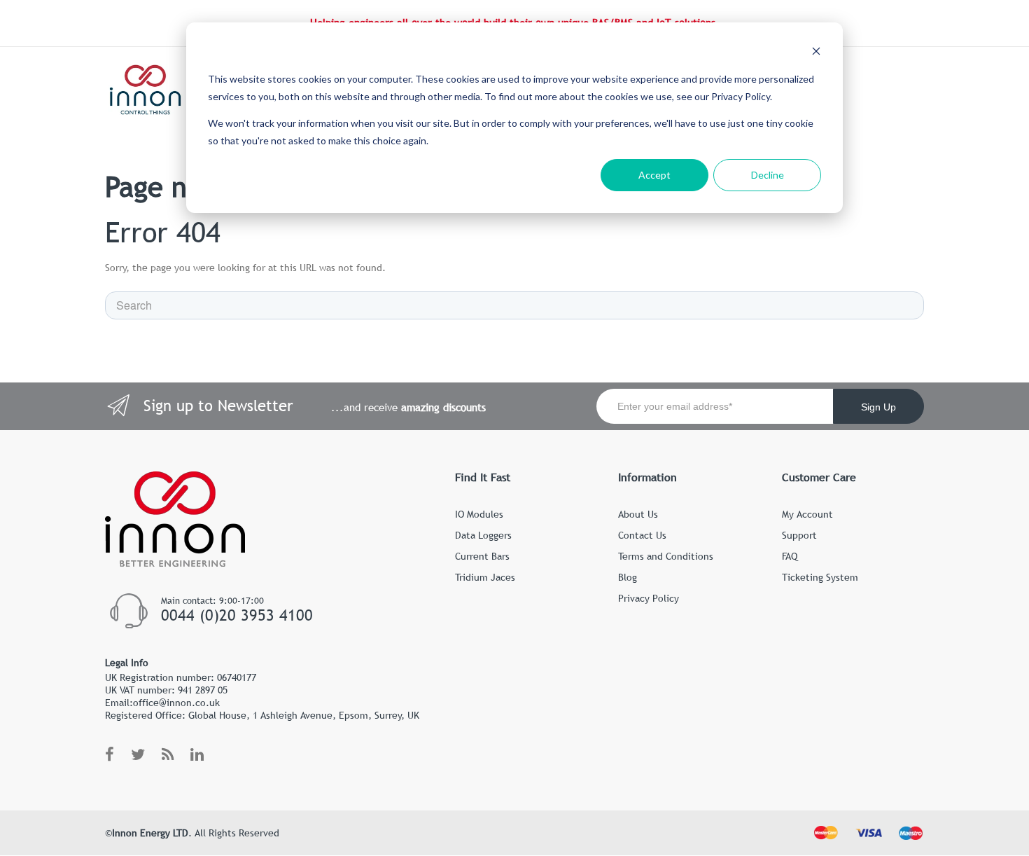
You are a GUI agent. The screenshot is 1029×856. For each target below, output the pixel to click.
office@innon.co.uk (176, 702)
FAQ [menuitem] (789, 556)
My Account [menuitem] (807, 514)
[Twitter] (138, 755)
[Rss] (168, 755)
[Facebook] (109, 755)
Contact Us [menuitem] (642, 535)
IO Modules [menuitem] (479, 514)
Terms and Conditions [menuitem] (665, 556)
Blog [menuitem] (627, 577)
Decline (767, 175)
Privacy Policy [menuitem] (648, 598)
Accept (654, 175)
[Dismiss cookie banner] (816, 53)
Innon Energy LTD (150, 833)
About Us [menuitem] (638, 514)
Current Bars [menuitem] (482, 556)
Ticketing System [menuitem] (820, 577)
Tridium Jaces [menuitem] (485, 577)
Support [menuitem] (799, 535)
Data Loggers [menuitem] (483, 535)
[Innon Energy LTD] (146, 90)
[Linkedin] (197, 755)
